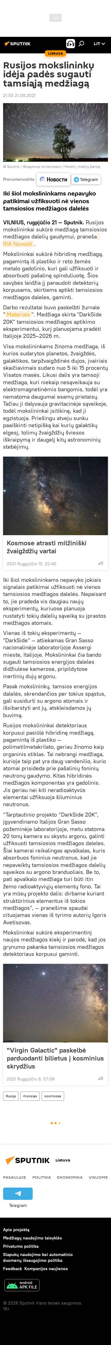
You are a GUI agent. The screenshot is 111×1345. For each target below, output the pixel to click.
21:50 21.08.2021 (19, 95)
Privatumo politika (21, 1246)
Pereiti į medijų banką (82, 166)
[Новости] (53, 179)
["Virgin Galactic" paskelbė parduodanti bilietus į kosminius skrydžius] (55, 1003)
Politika (41, 1177)
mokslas (30, 1096)
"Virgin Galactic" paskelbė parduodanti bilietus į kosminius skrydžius (55, 1058)
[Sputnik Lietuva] (18, 46)
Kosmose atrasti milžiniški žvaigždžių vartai (47, 547)
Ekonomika (70, 1177)
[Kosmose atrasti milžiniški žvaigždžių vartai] (55, 496)
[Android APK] (22, 1286)
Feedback (12, 1268)
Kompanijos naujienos (46, 1268)
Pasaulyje (14, 1177)
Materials (18, 314)
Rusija (11, 1096)
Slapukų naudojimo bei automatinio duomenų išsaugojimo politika (38, 1257)
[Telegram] (86, 179)
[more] (101, 563)
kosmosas (52, 1096)
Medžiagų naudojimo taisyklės (32, 1238)
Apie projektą (16, 1229)
